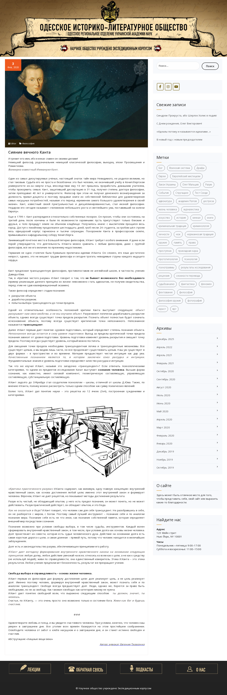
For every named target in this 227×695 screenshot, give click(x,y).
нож (178, 234)
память (178, 242)
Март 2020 (163, 427)
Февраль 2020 (165, 435)
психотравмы (166, 267)
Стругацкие (181, 192)
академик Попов (187, 201)
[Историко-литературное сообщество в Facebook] (160, 86)
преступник (165, 250)
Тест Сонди (201, 192)
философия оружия (170, 300)
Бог (161, 167)
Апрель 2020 (164, 419)
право (192, 242)
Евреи (162, 176)
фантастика (187, 284)
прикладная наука (188, 250)
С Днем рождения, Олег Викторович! (179, 123)
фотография (194, 300)
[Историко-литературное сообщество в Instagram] (168, 86)
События (164, 192)
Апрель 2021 (164, 355)
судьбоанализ (166, 284)
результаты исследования (196, 267)
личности (164, 234)
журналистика (191, 209)
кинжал (196, 217)
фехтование (166, 292)
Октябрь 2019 (165, 467)
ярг (174, 308)
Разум (208, 184)
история (181, 217)
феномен (206, 284)
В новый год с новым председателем (179, 139)
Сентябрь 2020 (166, 379)
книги (210, 217)
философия (185, 292)
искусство (164, 217)
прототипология (168, 259)
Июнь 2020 (163, 403)
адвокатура (165, 201)
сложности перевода (188, 275)
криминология (201, 226)
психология (190, 259)
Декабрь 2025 (165, 339)
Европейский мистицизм (186, 176)
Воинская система (179, 167)
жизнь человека (168, 209)
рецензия (164, 275)
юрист (162, 308)
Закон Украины (167, 184)
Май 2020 (163, 411)
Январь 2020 (164, 443)
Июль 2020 (163, 395)
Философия (28, 143)
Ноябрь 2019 (165, 459)
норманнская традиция (200, 234)
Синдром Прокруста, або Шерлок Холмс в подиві (187, 115)
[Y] (176, 86)
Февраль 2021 (165, 363)
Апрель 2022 (164, 347)
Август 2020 (164, 387)
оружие (163, 242)
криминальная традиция (172, 226)
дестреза (208, 201)
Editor (13, 143)
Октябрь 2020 (165, 371)
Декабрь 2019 (165, 451)
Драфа (200, 167)
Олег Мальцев (190, 184)
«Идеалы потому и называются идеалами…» (184, 131)
